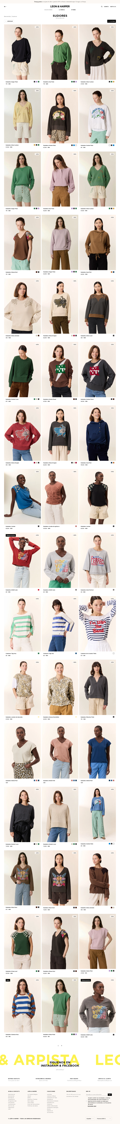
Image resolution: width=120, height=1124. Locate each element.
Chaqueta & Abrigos (52, 1107)
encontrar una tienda (72, 1096)
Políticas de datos (33, 1105)
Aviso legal (31, 1102)
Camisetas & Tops (52, 1097)
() (92, 1106)
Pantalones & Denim (52, 1100)
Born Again (31, 1100)
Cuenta (106, 6)
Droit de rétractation (33, 1104)
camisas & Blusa (51, 1096)
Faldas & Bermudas (52, 1105)
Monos (49, 1109)
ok (110, 1094)
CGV (9, 1109)
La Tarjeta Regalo (32, 1094)
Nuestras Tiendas (32, 1099)
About (29, 1096)
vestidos (49, 1094)
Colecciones (48, 9)
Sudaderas (50, 1099)
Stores (73, 9)
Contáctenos (11, 1104)
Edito (29, 1097)
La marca (62, 9)
